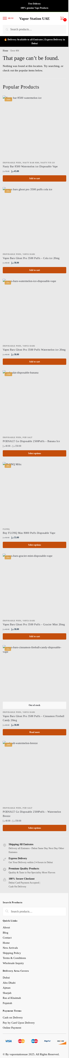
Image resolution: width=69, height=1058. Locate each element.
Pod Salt (27, 437)
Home (5, 50)
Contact (7, 937)
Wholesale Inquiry (13, 963)
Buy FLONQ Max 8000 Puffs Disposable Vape (29, 533)
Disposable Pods (12, 163)
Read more (34, 732)
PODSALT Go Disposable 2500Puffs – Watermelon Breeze (32, 813)
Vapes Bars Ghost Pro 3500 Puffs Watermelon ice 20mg (34, 349)
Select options (34, 453)
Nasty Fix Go (47, 163)
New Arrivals (10, 947)
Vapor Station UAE (34, 18)
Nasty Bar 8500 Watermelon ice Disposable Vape (30, 166)
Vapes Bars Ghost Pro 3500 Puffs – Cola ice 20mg (31, 258)
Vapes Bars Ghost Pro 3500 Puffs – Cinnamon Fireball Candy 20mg (33, 718)
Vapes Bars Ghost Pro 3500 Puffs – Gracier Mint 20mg (34, 624)
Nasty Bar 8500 (31, 163)
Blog (5, 932)
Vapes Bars (29, 254)
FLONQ (6, 529)
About (6, 927)
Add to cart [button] (34, 178)
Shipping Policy (12, 952)
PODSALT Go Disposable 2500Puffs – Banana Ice (31, 441)
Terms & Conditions (14, 957)
